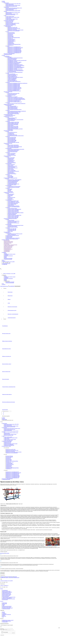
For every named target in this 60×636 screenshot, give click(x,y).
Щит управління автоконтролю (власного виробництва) (17, 111)
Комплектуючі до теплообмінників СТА (14, 52)
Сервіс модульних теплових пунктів (10, 439)
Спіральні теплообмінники (12, 78)
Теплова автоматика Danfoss (12, 208)
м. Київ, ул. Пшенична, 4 (4, 585)
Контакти (3, 260)
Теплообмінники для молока (12, 68)
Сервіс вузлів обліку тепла (10, 19)
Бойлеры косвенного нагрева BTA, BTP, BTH (15, 128)
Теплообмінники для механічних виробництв (15, 64)
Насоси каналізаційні (11, 172)
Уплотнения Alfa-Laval (11, 39)
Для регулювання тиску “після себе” (14, 202)
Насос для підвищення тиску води (13, 171)
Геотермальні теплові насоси (10, 115)
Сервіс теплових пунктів (10, 16)
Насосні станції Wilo (11, 154)
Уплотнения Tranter (9, 463)
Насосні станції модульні (8, 143)
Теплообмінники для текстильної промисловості (15, 70)
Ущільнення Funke (11, 41)
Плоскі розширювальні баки (12, 182)
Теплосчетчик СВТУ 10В (12, 229)
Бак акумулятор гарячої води (12, 132)
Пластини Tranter (10, 36)
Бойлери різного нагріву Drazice (13, 124)
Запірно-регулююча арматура (8, 192)
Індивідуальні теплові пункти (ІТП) (13, 93)
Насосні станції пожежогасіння (13, 150)
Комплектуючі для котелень (10, 451)
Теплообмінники (7, 56)
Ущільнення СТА (10, 45)
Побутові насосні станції (12, 162)
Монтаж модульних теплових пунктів (12, 13)
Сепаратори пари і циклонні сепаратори (12, 235)
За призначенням (8, 95)
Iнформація (4, 252)
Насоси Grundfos (10, 176)
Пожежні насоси (10, 168)
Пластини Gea (8, 458)
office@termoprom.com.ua (6, 263)
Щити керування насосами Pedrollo (13, 113)
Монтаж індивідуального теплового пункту (13, 12)
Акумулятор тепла (11, 133)
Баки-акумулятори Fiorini (12, 137)
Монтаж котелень (7, 433)
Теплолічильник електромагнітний (13, 222)
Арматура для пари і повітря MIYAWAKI (14, 209)
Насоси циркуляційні (11, 157)
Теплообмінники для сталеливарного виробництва (16, 67)
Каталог (3, 55)
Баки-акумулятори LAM (12, 138)
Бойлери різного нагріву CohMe (13, 126)
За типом (7, 92)
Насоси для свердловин (11, 170)
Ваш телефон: (2, 629)
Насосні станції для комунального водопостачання (16, 149)
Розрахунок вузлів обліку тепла (11, 24)
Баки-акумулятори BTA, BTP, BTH (13, 142)
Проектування (6, 2)
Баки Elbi (9, 190)
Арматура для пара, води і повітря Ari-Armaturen (15, 212)
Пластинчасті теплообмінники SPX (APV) (14, 88)
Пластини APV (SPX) (11, 33)
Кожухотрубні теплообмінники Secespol (14, 90)
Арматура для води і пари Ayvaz (13, 216)
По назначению (8, 26)
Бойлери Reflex (10, 129)
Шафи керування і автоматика (9, 104)
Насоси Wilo (10, 175)
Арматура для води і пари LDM (13, 217)
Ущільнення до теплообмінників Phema (14, 44)
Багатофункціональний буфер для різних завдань (16, 135)
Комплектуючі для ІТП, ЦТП (12, 27)
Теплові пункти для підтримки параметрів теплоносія (16, 99)
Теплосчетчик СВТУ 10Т (12, 230)
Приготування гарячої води (12, 58)
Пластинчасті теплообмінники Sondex (14, 84)
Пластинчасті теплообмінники (13, 74)
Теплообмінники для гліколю (12, 61)
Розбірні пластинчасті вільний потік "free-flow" (15, 77)
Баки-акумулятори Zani (11, 141)
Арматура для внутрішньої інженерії (14, 206)
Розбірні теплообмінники (12, 75)
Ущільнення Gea (10, 42)
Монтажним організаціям (8, 258)
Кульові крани (10, 195)
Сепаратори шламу (9, 237)
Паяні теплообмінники (11, 73)
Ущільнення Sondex (11, 43)
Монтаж (5, 11)
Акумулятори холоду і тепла (12, 134)
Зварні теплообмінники (11, 79)
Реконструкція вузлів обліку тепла (11, 8)
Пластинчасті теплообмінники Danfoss (14, 89)
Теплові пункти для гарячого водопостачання (15, 97)
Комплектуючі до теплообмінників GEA (14, 49)
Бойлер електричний (11, 120)
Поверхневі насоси (11, 158)
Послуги (3, 418)
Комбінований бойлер (11, 118)
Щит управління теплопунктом (13, 106)
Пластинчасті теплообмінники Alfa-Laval (14, 87)
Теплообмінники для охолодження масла (14, 66)
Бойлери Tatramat (10, 125)
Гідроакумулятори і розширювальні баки (10, 244)
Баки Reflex (10, 189)
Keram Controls (10, 231)
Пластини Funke (10, 34)
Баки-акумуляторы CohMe (12, 140)
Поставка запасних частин (8, 25)
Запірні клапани (10, 194)
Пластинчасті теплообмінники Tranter (14, 86)
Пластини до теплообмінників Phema (14, 37)
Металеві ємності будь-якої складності (12, 238)
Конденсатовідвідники (11, 197)
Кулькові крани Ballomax (12, 214)
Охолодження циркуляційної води (13, 63)
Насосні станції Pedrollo (11, 153)
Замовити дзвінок (8, 577)
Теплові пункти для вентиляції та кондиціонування (16, 98)
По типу (7, 31)
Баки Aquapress (10, 191)
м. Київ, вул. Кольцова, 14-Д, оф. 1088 (8, 261)
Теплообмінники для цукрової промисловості (15, 69)
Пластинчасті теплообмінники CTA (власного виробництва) (17, 83)
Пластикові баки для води (12, 184)
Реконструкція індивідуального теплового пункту (12, 428)
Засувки (9, 196)
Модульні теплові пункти (8, 91)
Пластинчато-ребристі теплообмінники (14, 81)
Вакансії (5, 256)
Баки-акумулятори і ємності (8, 130)
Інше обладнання (7, 240)
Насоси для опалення (11, 164)
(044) (4, 264)
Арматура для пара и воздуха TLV (13, 211)
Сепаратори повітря (9, 236)
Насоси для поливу (11, 169)
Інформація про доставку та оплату (9, 276)
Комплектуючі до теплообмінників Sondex (13, 476)
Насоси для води (10, 165)
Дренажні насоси (10, 159)
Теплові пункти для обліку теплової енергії (15, 101)
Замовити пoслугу (3, 505)
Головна (3, 1)
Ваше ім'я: (2, 628)
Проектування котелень (10, 4)
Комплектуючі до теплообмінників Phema (14, 50)
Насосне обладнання (7, 248)
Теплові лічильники (11, 220)
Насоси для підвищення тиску (13, 167)
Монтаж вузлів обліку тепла (10, 14)
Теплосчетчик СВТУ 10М (12, 228)
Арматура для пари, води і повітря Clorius (14, 215)
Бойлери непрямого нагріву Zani (13, 127)
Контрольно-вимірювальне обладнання (10, 218)
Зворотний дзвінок (17, 286)
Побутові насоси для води (12, 173)
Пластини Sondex (11, 35)
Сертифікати (6, 277)
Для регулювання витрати (12, 204)
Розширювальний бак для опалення (13, 187)
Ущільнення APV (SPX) (10, 464)
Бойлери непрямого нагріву (12, 117)
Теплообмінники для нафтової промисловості (15, 72)
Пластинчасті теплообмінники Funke (14, 85)
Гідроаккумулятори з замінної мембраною (14, 179)
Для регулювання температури (13, 203)
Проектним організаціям (8, 259)
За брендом (8, 82)
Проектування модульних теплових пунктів (13, 5)
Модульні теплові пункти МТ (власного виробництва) (16, 103)
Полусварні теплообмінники (12, 80)
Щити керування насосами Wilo (13, 112)
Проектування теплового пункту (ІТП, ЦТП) (13, 3)
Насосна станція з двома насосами (13, 145)
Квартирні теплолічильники (12, 226)
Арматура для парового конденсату (13, 205)
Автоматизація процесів (8, 54)
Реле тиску (9, 223)
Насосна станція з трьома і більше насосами (15, 146)
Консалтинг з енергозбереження (9, 53)
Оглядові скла (10, 198)
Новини (5, 257)
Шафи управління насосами (12, 107)
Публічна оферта (5, 621)
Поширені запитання (5, 239)
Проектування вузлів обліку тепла (11, 6)
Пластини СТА (10, 38)
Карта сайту (4, 616)
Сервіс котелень (6, 438)
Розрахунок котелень (9, 22)
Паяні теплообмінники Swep (12, 76)
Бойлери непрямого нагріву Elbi (13, 123)
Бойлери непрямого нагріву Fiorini (13, 122)
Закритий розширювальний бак (13, 181)
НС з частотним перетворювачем (13, 147)
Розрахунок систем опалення (8, 20)
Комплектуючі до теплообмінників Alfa (14, 46)
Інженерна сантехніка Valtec (12, 213)
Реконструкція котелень (10, 9)
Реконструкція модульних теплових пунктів (13, 10)
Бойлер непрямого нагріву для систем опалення (15, 119)
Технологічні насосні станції (12, 151)
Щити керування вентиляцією (13, 108)
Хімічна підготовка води (12, 234)
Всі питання (2, 553)
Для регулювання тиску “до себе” (13, 201)
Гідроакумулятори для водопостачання (14, 186)
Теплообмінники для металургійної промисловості (16, 65)
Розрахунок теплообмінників (8, 444)
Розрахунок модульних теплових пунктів (12, 23)
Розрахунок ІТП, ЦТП (9, 21)
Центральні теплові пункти (12, 94)
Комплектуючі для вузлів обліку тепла (14, 28)
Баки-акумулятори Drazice (12, 139)
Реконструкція (10, 295)
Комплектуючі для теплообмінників (13, 30)
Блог (3, 283)
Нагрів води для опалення (12, 59)
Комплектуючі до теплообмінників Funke (14, 48)
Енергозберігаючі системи (8, 114)
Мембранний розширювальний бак (13, 180)
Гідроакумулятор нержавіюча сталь (13, 183)
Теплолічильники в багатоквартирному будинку (15, 225)
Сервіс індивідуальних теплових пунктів (12, 17)
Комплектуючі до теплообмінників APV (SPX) (15, 47)
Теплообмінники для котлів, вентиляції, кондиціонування (17, 60)
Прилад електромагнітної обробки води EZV (15, 233)
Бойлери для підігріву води (8, 116)
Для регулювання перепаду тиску (13, 200)
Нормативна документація (8, 255)
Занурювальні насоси (11, 160)
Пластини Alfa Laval (11, 32)
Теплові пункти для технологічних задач (14, 100)
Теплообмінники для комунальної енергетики (15, 57)
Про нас (5, 253)
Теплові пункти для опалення (12, 96)
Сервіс (5, 15)
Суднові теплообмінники (12, 71)
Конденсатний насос (11, 161)
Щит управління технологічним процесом (14, 109)
